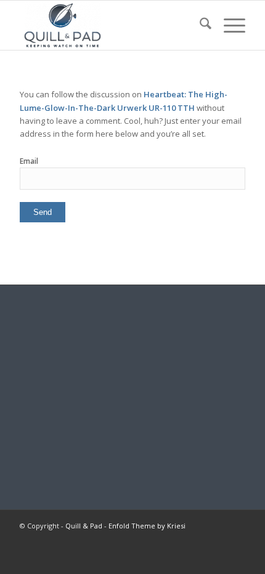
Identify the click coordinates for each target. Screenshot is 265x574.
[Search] (199, 25)
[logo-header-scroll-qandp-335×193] (110, 25)
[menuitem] (199, 25)
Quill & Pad (83, 525)
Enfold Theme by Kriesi (147, 525)
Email (29, 161)
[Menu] (228, 25)
